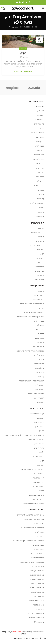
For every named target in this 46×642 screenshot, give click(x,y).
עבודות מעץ (40, 342)
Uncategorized (38, 106)
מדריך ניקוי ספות (38, 499)
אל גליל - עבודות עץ (38, 638)
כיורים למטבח (39, 523)
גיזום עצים (40, 249)
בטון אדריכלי (39, 119)
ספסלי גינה (40, 177)
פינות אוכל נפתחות (37, 588)
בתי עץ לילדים (39, 124)
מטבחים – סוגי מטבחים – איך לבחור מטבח (28, 541)
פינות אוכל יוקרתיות (37, 570)
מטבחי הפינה (39, 267)
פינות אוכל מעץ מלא (37, 579)
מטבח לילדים (39, 146)
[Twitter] (26, 2)
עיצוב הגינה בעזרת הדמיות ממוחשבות (30, 351)
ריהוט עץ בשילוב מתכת (36, 394)
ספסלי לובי (40, 181)
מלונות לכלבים (39, 155)
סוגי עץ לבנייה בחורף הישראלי (33, 312)
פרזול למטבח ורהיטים (36, 600)
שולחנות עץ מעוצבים (36, 618)
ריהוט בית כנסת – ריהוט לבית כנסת (31, 381)
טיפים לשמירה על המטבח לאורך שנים (30, 515)
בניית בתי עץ (39, 426)
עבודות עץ (40, 275)
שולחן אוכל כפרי (38, 605)
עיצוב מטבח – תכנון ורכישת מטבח (32, 562)
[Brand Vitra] (34, 87)
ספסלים (41, 190)
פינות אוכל (40, 228)
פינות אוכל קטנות (38, 596)
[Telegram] (17, 2)
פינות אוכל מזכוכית (37, 575)
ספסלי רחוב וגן (39, 185)
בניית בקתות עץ (38, 422)
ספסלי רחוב (40, 329)
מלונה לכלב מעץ (38, 299)
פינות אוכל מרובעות (37, 583)
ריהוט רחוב (40, 402)
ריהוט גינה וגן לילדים (36, 203)
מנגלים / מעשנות (38, 159)
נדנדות (41, 308)
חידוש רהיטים (39, 473)
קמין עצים (40, 199)
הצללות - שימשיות (37, 133)
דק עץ (23, 53)
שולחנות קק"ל (39, 216)
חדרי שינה (40, 262)
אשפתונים (40, 115)
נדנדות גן (41, 172)
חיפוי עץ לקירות (38, 478)
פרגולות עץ (40, 372)
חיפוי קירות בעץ (38, 482)
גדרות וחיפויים (39, 448)
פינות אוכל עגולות (37, 592)
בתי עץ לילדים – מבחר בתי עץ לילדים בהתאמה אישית (25, 435)
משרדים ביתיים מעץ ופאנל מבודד (32, 304)
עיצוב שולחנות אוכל (37, 566)
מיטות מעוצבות (38, 295)
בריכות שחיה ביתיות (37, 245)
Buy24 (28, 638)
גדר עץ (41, 128)
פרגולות (41, 194)
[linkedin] (20, 2)
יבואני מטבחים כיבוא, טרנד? (34, 519)
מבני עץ (41, 491)
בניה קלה (41, 237)
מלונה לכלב (40, 150)
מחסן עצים (40, 141)
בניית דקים (40, 241)
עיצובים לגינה (39, 355)
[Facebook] (29, 2)
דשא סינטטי (40, 258)
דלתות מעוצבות (38, 456)
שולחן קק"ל (40, 609)
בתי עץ (41, 431)
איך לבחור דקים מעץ (37, 414)
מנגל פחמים (39, 271)
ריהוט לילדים (39, 385)
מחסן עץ (41, 291)
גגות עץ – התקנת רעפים (35, 439)
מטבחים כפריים (38, 545)
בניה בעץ (23, 48)
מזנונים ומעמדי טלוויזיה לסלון (33, 504)
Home (34, 27)
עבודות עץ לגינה (38, 346)
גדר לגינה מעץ (39, 443)
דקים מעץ (40, 465)
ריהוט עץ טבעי (39, 398)
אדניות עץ (40, 111)
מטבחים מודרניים (37, 553)
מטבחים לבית (39, 549)
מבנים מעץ (40, 137)
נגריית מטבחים (19, 638)
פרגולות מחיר (39, 364)
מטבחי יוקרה (39, 536)
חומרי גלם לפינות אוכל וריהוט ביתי (32, 469)
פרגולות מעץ (39, 368)
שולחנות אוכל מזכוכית (36, 613)
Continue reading (23, 71)
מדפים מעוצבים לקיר (36, 495)
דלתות (41, 452)
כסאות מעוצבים (38, 486)
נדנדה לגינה (40, 168)
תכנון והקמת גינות (37, 232)
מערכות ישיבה (39, 163)
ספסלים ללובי (39, 338)
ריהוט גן (41, 207)
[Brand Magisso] (12, 87)
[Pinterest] (23, 2)
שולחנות (41, 212)
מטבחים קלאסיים (37, 558)
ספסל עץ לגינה (39, 321)
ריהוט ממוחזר (39, 389)
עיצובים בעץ (39, 279)
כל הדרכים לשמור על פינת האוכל (32, 528)
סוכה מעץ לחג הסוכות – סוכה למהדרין (30, 316)
